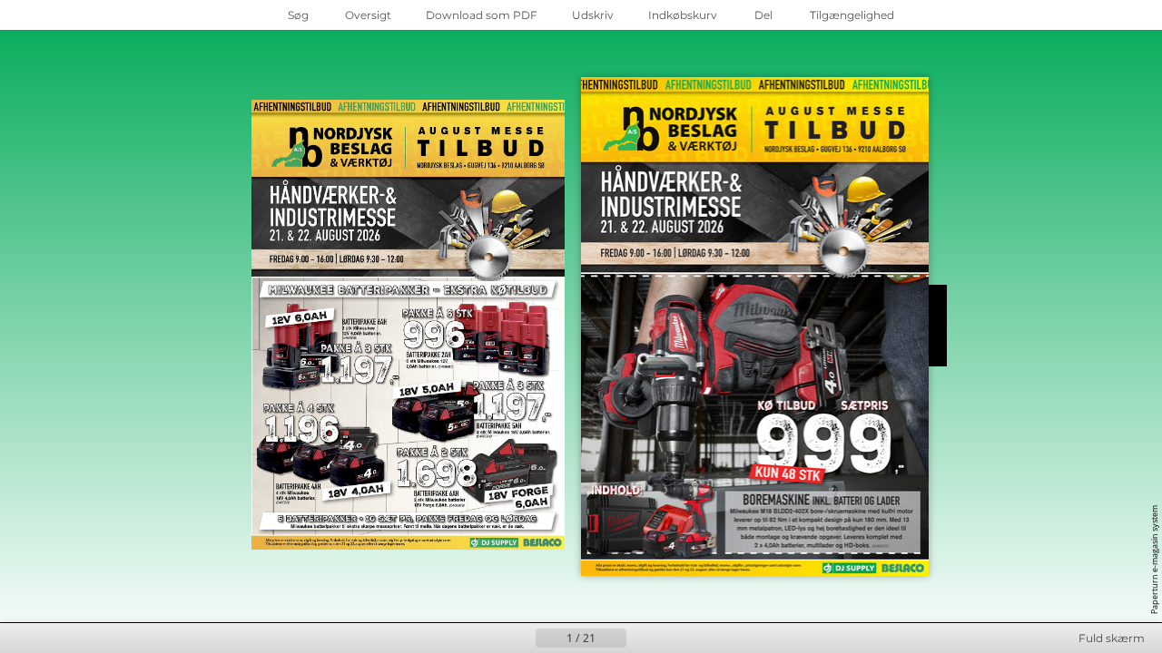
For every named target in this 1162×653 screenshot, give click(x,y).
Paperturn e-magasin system (1154, 559)
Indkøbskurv (682, 15)
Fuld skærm (1111, 638)
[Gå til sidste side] (669, 638)
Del (763, 15)
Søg (298, 15)
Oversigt (368, 15)
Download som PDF (481, 15)
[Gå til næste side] (640, 638)
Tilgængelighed (852, 15)
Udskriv (593, 15)
